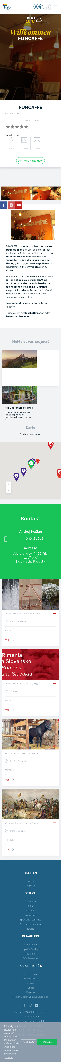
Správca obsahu (30, 1016)
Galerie (24, 148)
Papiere (30, 987)
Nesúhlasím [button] (28, 1042)
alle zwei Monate (30, 978)
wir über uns (30, 974)
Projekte (30, 992)
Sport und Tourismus (30, 919)
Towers (30, 928)
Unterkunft (30, 910)
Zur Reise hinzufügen (30, 160)
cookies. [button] (9, 1057)
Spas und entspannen (30, 924)
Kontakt (37, 148)
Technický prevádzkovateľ (30, 1021)
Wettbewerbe (30, 958)
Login (41, 6)
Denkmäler (30, 901)
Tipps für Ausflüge (30, 949)
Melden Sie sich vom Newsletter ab (30, 997)
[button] (38, 461)
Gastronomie (30, 915)
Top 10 (30, 881)
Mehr (7, 640)
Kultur (30, 906)
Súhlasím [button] (47, 1042)
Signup (36, 6)
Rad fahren (30, 953)
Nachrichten (30, 944)
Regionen (30, 885)
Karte (11, 148)
